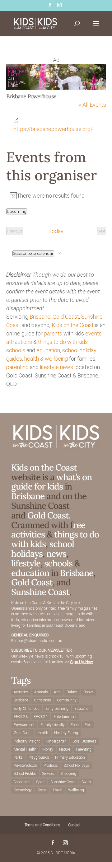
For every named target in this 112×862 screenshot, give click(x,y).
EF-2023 (21, 716)
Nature (64, 749)
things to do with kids (63, 342)
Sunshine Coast (40, 591)
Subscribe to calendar (33, 253)
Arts (57, 692)
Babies (72, 692)
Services (48, 773)
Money (47, 749)
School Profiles (25, 773)
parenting (17, 367)
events (93, 333)
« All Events (92, 104)
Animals (41, 692)
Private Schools (26, 765)
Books (88, 692)
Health (43, 733)
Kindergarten (56, 741)
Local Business (84, 741)
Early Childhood (27, 708)
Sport (40, 782)
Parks (18, 757)
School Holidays (76, 765)
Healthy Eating (66, 733)
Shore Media (63, 853)
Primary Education (70, 757)
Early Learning (56, 708)
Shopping (68, 773)
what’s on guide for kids (51, 481)
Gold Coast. (48, 515)
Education (82, 708)
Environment (24, 725)
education (48, 350)
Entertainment (65, 716)
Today (56, 231)
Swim (86, 782)
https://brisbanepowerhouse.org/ (53, 129)
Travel (57, 790)
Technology (23, 790)
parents (53, 333)
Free (88, 725)
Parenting (83, 749)
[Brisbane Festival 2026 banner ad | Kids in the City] (56, 88)
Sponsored (22, 782)
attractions (19, 342)
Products (51, 765)
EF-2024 (41, 716)
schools (15, 350)
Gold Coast (66, 316)
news (66, 367)
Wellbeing (76, 790)
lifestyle (49, 367)
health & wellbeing (46, 358)
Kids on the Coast (73, 325)
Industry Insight (27, 741)
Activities (21, 692)
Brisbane (40, 316)
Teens (42, 790)
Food (75, 725)
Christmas (42, 700)
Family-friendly (52, 725)
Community (67, 700)
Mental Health (25, 749)
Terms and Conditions (42, 825)
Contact (74, 825)
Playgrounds (39, 757)
